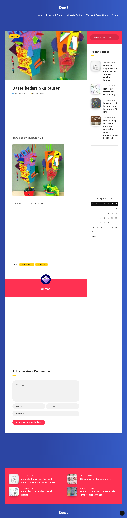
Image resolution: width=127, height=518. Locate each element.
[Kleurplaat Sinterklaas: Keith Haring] (96, 89)
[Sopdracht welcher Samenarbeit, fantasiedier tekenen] (72, 491)
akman (45, 289)
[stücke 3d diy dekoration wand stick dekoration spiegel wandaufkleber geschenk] (96, 121)
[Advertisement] (45, 117)
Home (39, 15)
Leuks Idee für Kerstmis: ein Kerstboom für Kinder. (110, 107)
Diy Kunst (14, 36)
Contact (115, 15)
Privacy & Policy (55, 15)
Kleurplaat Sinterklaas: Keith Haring (109, 92)
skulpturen (41, 264)
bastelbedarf (26, 264)
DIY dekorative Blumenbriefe (95, 479)
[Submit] (116, 37)
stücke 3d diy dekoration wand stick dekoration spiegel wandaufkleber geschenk (110, 129)
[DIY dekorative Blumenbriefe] (72, 479)
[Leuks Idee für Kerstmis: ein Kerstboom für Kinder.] (96, 103)
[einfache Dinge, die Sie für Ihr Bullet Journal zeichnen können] (96, 66)
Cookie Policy (74, 15)
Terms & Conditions (97, 15)
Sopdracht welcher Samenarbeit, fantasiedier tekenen (98, 493)
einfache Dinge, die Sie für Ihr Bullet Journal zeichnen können (110, 72)
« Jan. (93, 236)
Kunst (63, 7)
